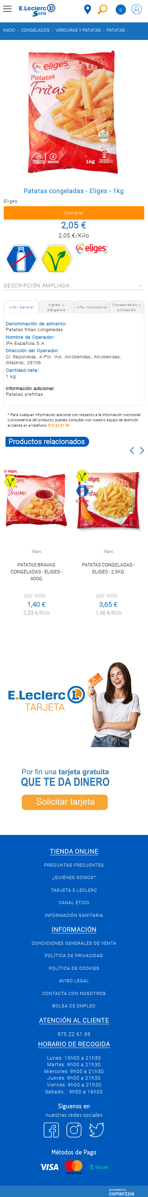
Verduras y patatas (78, 30)
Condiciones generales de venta (74, 943)
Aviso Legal (74, 980)
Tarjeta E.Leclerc (74, 890)
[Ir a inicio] (37, 10)
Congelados (35, 30)
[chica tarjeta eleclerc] (74, 703)
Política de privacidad (74, 955)
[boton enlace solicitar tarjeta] (74, 791)
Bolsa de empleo (74, 1005)
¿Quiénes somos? (74, 877)
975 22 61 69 (59, 425)
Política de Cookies (74, 968)
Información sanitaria (74, 915)
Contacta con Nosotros (74, 993)
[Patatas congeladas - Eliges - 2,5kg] (108, 500)
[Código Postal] (88, 9)
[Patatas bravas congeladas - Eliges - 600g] (36, 500)
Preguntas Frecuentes (74, 865)
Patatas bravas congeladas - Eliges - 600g (36, 571)
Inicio (9, 30)
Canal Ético (74, 902)
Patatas (116, 30)
